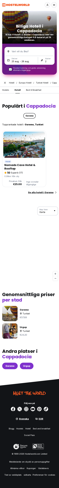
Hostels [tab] (5, 90)
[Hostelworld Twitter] (19, 409)
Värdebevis (43, 468)
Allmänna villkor (17, 468)
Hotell (7, 162)
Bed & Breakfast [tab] (33, 90)
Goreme (9, 366)
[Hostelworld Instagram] (26, 409)
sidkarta (27, 475)
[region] (29, 244)
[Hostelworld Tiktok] (46, 409)
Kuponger (31, 468)
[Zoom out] (55, 278)
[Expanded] (5, 83)
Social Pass (29, 435)
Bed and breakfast (41, 428)
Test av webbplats (13, 475)
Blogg (11, 428)
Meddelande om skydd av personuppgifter (29, 462)
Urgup (26, 366)
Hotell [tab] (18, 90)
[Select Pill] (47, 5)
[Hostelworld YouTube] (33, 409)
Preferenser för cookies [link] (44, 475)
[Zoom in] (55, 274)
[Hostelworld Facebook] (13, 409)
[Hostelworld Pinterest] (39, 409)
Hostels (19, 428)
